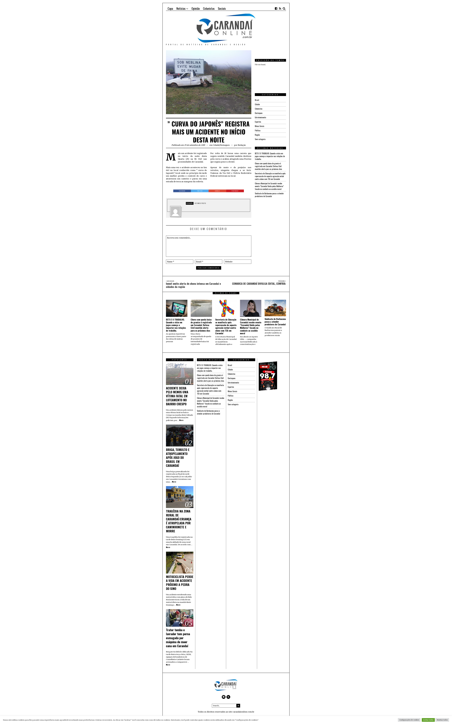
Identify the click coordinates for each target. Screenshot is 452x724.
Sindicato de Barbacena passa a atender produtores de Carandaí (269, 195)
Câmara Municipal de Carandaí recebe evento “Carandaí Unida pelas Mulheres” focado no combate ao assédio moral (269, 186)
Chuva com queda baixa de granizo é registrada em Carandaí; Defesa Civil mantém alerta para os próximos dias (268, 166)
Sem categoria (260, 139)
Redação (242, 145)
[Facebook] (276, 8)
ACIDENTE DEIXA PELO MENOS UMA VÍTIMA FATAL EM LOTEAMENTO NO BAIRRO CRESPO (177, 396)
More (181, 420)
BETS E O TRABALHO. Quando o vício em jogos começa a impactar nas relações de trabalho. (270, 156)
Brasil (257, 100)
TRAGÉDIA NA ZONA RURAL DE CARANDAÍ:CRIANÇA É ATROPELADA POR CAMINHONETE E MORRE (178, 521)
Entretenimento (260, 117)
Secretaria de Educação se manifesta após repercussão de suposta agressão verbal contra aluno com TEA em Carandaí (270, 176)
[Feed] (280, 8)
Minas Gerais (259, 126)
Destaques (225, 145)
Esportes (258, 121)
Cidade (216, 145)
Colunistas (258, 108)
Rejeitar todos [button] (442, 720)
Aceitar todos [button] (428, 720)
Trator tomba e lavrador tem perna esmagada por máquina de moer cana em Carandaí (178, 638)
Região (257, 134)
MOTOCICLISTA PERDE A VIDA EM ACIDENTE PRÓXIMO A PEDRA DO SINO (179, 582)
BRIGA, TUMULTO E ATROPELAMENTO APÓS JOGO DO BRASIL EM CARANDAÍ (177, 457)
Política (257, 130)
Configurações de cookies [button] (409, 720)
